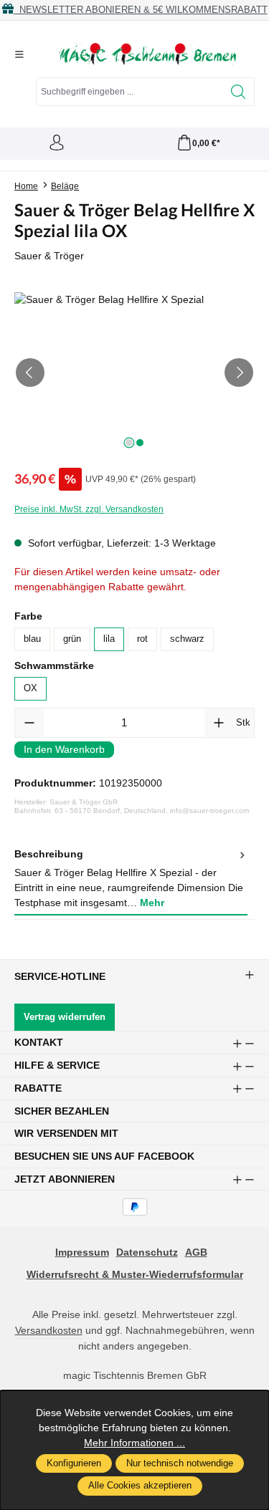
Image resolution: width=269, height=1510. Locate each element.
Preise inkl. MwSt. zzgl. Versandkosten (89, 509)
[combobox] (129, 91)
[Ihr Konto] (57, 144)
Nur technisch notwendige (179, 1463)
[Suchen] (238, 91)
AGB (196, 1252)
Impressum (82, 1252)
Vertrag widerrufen (64, 1017)
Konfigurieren (74, 1463)
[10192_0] (134, 372)
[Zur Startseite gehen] (146, 54)
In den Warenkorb (64, 749)
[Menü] (19, 54)
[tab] (130, 879)
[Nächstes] (239, 372)
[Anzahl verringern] (29, 722)
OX (30, 688)
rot (142, 639)
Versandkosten (48, 1330)
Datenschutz (147, 1252)
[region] (134, 372)
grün (72, 639)
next (129, 442)
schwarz (187, 639)
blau (32, 639)
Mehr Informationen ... (134, 1442)
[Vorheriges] (30, 372)
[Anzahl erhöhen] (218, 722)
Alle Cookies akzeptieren (140, 1486)
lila (109, 639)
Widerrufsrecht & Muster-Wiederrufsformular (135, 1274)
